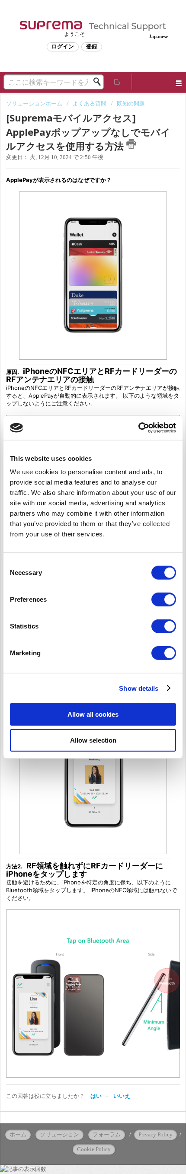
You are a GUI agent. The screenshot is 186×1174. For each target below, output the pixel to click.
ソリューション (59, 1134)
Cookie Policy (94, 1149)
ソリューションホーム (35, 103)
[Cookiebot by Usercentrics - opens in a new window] (138, 428)
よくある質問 (89, 103)
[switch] (163, 599)
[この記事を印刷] (131, 144)
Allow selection (93, 739)
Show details (138, 688)
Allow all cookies (93, 714)
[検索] (99, 81)
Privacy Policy (155, 1134)
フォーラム (107, 1134)
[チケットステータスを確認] (117, 81)
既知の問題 (131, 103)
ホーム (18, 1134)
